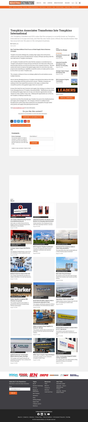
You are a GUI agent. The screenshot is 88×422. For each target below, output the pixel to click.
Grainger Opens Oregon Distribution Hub (62, 71)
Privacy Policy (38, 417)
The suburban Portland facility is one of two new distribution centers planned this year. (21, 252)
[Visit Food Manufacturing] (23, 375)
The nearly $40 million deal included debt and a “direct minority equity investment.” (66, 251)
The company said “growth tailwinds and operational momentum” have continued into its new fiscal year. (21, 360)
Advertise (32, 417)
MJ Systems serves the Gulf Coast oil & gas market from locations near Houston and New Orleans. (66, 277)
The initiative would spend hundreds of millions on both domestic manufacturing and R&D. (66, 333)
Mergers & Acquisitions (39, 244)
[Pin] (25, 121)
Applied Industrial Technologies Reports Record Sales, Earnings (19, 355)
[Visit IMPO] (44, 375)
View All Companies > (66, 97)
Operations (59, 296)
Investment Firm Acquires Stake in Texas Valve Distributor (65, 247)
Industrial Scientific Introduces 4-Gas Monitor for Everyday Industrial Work (62, 64)
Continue (34, 142)
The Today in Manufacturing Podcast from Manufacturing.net (21, 220)
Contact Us (25, 417)
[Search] (76, 3)
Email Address (33, 136)
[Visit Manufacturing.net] (64, 375)
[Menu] (79, 3)
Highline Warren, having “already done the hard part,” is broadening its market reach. (66, 301)
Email (10, 386)
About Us (20, 417)
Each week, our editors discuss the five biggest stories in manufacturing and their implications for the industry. (20, 224)
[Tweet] (22, 121)
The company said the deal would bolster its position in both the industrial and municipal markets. (43, 331)
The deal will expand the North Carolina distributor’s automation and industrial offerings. (42, 250)
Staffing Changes (15, 271)
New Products (37, 217)
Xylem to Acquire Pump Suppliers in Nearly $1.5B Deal (43, 327)
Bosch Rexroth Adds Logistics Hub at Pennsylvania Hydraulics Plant (43, 301)
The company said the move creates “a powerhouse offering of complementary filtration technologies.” (20, 304)
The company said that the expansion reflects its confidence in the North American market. (43, 304)
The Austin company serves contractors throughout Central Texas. (42, 357)
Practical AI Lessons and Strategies (63, 55)
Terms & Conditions (47, 417)
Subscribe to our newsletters (32, 117)
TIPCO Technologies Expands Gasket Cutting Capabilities (66, 356)
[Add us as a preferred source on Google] (28, 121)
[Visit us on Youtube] (48, 414)
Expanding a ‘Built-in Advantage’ (65, 299)
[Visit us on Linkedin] (42, 414)
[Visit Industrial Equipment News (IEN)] (33, 375)
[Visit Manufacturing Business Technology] (74, 375)
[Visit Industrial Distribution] (54, 375)
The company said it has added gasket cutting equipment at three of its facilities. (66, 360)
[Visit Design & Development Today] (13, 375)
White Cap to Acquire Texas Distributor (44, 354)
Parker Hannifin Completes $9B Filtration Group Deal (19, 299)
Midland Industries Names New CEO (20, 273)
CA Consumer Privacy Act (59, 417)
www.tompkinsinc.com (18, 108)
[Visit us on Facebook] (38, 414)
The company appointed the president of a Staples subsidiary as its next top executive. (21, 276)
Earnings (13, 352)
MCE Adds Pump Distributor (63, 273)
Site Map (68, 417)
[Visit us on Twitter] (45, 414)
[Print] (12, 121)
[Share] (15, 121)
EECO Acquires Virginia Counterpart (62, 80)
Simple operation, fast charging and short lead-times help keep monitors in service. (43, 223)
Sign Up (13, 393)
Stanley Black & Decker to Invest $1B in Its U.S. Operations (66, 328)
